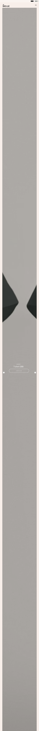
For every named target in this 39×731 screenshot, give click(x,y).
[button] (36, 1)
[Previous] (4, 372)
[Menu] (36, 5)
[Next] (35, 372)
